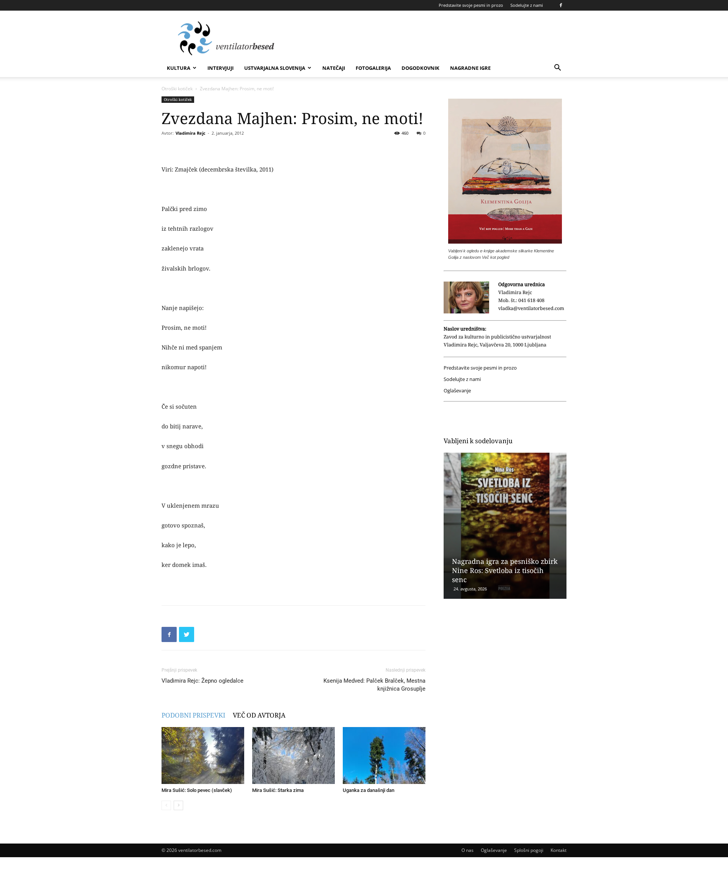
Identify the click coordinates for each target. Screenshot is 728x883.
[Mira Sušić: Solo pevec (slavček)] (203, 755)
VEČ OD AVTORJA (259, 715)
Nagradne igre (470, 68)
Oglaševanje (457, 390)
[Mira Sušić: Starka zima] (293, 755)
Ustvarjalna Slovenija (274, 68)
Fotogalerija (373, 68)
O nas (467, 850)
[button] (557, 68)
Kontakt (558, 850)
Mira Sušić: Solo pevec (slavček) (197, 790)
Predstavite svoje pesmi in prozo (471, 5)
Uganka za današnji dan (368, 790)
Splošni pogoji (528, 850)
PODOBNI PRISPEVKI (193, 715)
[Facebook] (560, 5)
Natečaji (333, 68)
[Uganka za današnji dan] (384, 755)
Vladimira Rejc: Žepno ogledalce (202, 680)
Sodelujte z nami (526, 5)
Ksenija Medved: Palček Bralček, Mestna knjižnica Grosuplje (374, 684)
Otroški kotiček (177, 88)
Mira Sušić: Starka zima (278, 790)
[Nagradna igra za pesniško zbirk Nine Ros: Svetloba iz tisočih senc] (505, 526)
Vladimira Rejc (191, 133)
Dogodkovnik (420, 68)
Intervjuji (220, 68)
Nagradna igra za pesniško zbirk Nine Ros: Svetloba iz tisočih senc (505, 570)
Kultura (178, 68)
